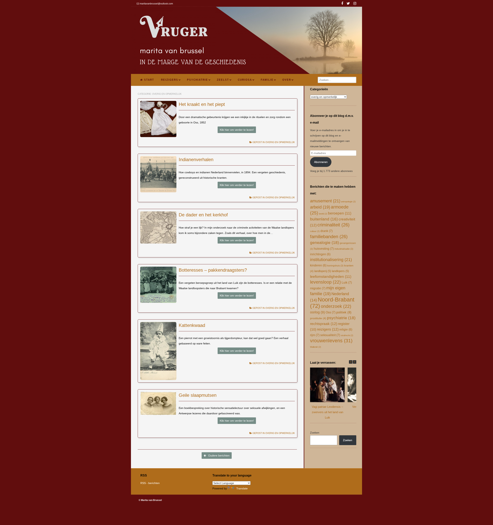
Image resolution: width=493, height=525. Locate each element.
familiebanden (329, 236)
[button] (354, 362)
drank (326, 231)
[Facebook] (342, 4)
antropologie (348, 201)
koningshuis (335, 265)
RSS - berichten (150, 483)
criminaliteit (333, 224)
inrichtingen (320, 254)
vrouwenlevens (331, 340)
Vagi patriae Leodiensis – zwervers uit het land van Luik (327, 412)
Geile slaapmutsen (197, 395)
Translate (242, 488)
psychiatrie (341, 318)
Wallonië (315, 347)
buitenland (324, 219)
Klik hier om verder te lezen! (237, 129)
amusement (325, 200)
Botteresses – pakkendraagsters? (213, 270)
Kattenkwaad (192, 325)
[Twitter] (348, 4)
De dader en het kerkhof (203, 214)
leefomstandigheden (330, 277)
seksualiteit (330, 335)
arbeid (320, 207)
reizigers (328, 329)
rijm (314, 335)
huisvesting (324, 248)
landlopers (340, 271)
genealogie (324, 242)
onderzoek (336, 306)
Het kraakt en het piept (202, 104)
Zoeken (314, 432)
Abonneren (321, 161)
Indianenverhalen (196, 159)
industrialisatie (344, 249)
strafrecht (347, 335)
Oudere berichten (218, 455)
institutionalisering (331, 259)
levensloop (325, 282)
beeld (323, 214)
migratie (317, 288)
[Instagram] (354, 4)
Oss (330, 312)
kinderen (318, 265)
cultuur (315, 231)
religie (345, 329)
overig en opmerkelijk (280, 142)
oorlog (317, 312)
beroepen (339, 213)
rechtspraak (323, 324)
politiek (343, 312)
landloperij (322, 271)
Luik (347, 282)
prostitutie (318, 318)
